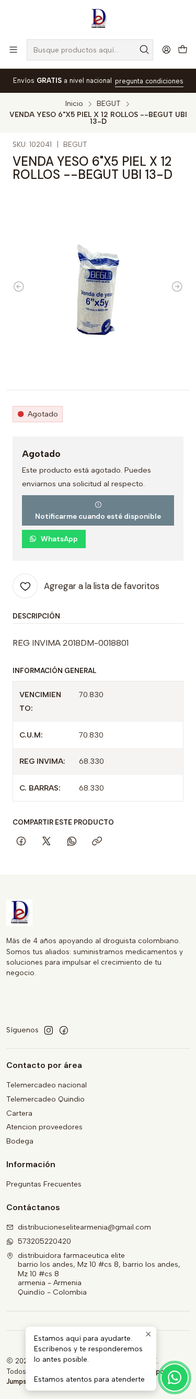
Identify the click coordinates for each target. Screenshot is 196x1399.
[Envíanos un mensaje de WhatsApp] (175, 1377)
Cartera (19, 1113)
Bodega (19, 1141)
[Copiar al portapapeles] (97, 842)
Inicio (74, 104)
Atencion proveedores (44, 1127)
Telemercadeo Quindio (45, 1099)
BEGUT (109, 104)
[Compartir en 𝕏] (46, 842)
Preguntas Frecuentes (44, 1184)
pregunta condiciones (149, 81)
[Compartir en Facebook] (21, 842)
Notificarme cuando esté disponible (98, 516)
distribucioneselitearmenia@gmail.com (84, 1227)
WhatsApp (59, 539)
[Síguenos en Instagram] (48, 1030)
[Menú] (13, 49)
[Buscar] (144, 49)
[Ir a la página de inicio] (98, 19)
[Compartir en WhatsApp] (71, 842)
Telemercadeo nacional (46, 1085)
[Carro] (183, 50)
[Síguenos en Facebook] (64, 1030)
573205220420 (44, 1241)
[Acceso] (166, 49)
